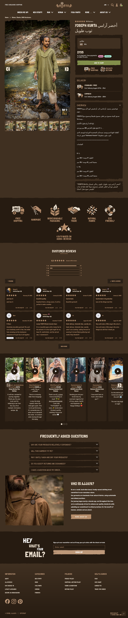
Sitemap (23, 613)
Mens (36, 582)
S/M (81, 44)
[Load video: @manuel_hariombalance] (14, 371)
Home (6, 17)
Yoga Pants (38, 586)
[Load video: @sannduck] (97, 371)
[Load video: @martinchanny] (35, 371)
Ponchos (37, 593)
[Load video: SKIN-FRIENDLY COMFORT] (117, 371)
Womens (37, 589)
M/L (85, 44)
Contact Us (98, 586)
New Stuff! (38, 579)
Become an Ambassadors (12, 593)
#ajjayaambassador (55, 401)
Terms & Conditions (71, 586)
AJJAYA (13, 613)
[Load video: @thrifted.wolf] (55, 371)
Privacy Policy (69, 579)
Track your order (100, 589)
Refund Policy (69, 589)
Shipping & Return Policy (73, 582)
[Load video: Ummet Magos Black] (76, 371)
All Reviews (8, 582)
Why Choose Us (9, 586)
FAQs (96, 579)
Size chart (98, 582)
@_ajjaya (59, 394)
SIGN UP (79, 552)
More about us (81, 517)
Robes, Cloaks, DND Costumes (21, 17)
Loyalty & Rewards (10, 589)
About (7, 579)
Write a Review (116, 282)
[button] (112, 5)
